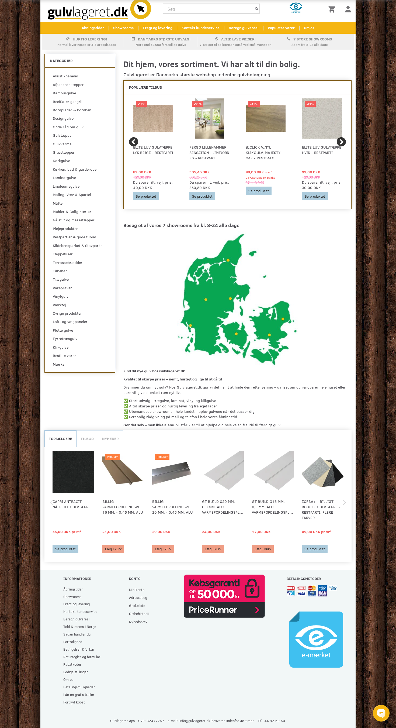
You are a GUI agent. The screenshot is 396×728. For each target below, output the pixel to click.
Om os (309, 27)
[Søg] (256, 9)
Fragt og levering (157, 27)
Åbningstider (93, 27)
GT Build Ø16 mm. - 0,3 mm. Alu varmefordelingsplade (273, 507)
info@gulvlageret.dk (194, 720)
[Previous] (133, 141)
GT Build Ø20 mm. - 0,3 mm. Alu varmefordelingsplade (223, 507)
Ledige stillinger (75, 671)
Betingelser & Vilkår (78, 649)
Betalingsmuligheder (79, 687)
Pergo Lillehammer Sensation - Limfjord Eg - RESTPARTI (209, 152)
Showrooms (123, 27)
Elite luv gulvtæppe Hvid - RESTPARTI (321, 150)
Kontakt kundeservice (201, 27)
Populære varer (281, 27)
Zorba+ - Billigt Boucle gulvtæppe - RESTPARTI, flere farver (321, 509)
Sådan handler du (77, 634)
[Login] (348, 8)
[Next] (341, 141)
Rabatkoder (72, 664)
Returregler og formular (81, 656)
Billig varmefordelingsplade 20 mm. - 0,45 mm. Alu (173, 507)
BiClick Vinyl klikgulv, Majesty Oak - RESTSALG (263, 152)
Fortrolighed (72, 641)
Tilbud (87, 438)
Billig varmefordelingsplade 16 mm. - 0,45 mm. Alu (123, 507)
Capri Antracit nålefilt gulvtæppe (72, 504)
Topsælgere (60, 438)
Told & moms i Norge (79, 626)
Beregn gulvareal (244, 27)
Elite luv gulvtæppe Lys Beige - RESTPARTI (153, 150)
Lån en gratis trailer (78, 694)
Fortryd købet (74, 702)
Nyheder (110, 438)
